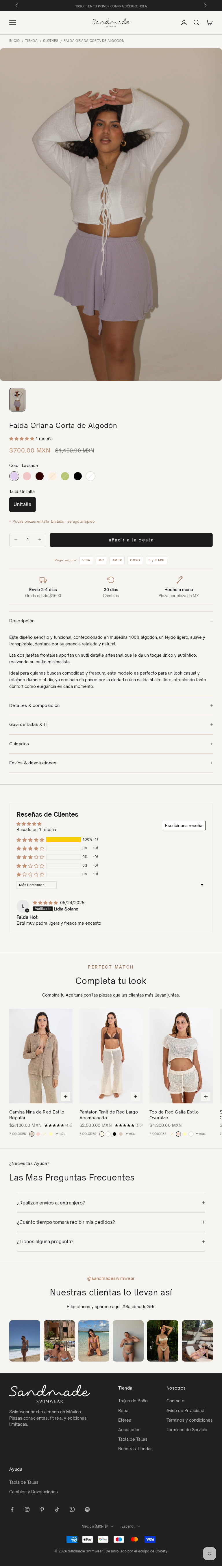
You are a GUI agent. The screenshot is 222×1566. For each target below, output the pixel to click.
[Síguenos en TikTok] (57, 1509)
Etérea (124, 1420)
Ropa (123, 1410)
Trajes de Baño (133, 1400)
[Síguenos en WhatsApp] (72, 1509)
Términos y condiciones (189, 1420)
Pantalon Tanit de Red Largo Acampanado (108, 1114)
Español (128, 1526)
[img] (46, 902)
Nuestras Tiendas (135, 1448)
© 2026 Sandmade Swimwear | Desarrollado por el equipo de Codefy (111, 1551)
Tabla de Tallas (132, 1439)
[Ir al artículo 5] (17, 399)
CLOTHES (50, 41)
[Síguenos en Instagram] (27, 1509)
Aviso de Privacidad (185, 1410)
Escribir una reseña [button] (183, 825)
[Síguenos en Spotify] (87, 1509)
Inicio (14, 41)
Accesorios (129, 1429)
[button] (22, 438)
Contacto (175, 1400)
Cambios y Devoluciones (33, 1491)
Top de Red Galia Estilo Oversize (174, 1114)
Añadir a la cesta (131, 539)
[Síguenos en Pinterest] (42, 1509)
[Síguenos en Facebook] (12, 1509)
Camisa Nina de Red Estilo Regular (36, 1114)
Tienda (31, 41)
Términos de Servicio (186, 1429)
